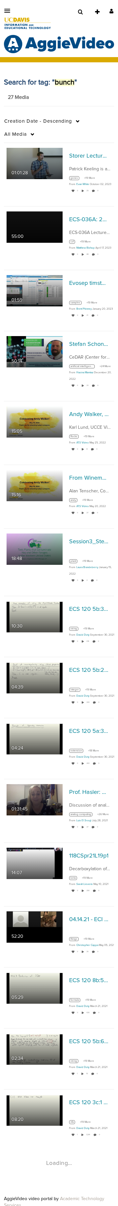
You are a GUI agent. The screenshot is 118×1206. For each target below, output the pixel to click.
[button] (9, 10)
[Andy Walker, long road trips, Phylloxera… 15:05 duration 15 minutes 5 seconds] (35, 422)
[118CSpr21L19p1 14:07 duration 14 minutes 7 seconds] (35, 863)
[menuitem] (80, 12)
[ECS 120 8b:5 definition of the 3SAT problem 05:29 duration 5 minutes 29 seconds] (35, 988)
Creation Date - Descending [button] (38, 121)
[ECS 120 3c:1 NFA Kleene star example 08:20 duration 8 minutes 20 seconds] (35, 1110)
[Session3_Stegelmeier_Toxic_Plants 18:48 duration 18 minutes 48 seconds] (35, 549)
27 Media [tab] (18, 97)
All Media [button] (15, 134)
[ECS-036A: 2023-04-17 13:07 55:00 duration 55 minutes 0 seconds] (35, 227)
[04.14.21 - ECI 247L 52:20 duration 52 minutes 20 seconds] (35, 927)
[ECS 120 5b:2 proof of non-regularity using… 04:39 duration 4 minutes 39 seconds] (35, 677)
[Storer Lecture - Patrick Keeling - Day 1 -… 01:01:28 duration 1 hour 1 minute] (35, 163)
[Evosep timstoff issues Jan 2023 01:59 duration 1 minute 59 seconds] (35, 290)
